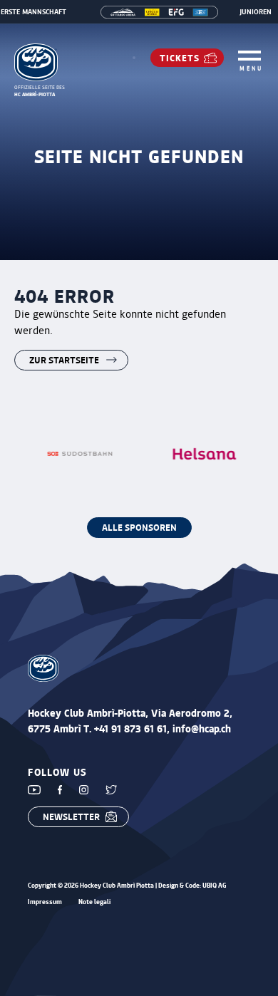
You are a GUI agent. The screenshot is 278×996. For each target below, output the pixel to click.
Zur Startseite (64, 359)
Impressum (45, 902)
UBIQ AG (214, 885)
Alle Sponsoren (139, 527)
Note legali (94, 902)
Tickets (180, 57)
